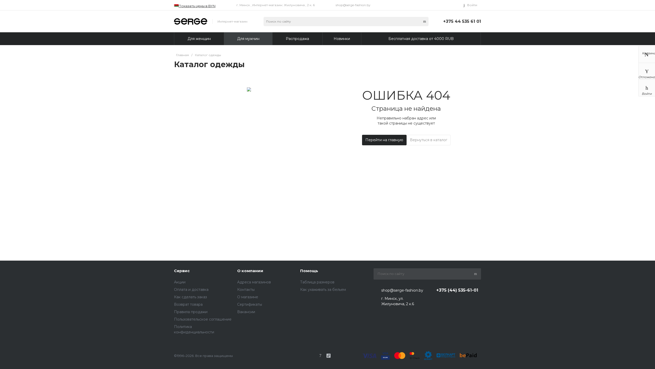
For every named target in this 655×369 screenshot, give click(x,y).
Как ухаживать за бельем (323, 289)
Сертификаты (249, 304)
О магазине (247, 297)
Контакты (246, 289)
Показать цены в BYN (197, 6)
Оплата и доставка (191, 289)
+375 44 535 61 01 (462, 21)
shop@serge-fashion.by (353, 5)
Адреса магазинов (254, 282)
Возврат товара (188, 304)
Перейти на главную (384, 140)
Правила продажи (191, 312)
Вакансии (246, 312)
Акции (179, 282)
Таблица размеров (317, 282)
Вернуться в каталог (428, 140)
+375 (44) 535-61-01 (457, 290)
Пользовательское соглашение (203, 319)
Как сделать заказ (190, 297)
